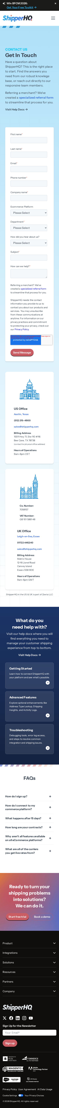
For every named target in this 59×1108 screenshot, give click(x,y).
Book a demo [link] (42, 916)
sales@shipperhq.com (26, 426)
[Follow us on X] (5, 1018)
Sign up (10, 1043)
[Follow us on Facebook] (11, 1018)
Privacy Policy (22, 329)
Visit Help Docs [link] (14, 109)
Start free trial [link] (17, 916)
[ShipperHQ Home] (29, 1007)
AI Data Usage (44, 1089)
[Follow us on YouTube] (31, 1018)
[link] (29, 676)
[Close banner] (55, 4)
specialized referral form (36, 97)
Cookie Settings (10, 1095)
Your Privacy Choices (34, 1095)
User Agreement (27, 1089)
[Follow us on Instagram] (24, 1018)
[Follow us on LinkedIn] (18, 1018)
